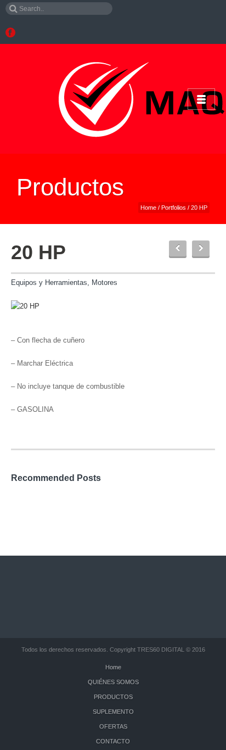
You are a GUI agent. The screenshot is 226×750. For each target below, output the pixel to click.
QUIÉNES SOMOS (113, 682)
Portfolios (173, 207)
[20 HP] (25, 305)
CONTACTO (113, 741)
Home (148, 207)
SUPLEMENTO (113, 711)
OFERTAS (113, 726)
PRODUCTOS (113, 696)
